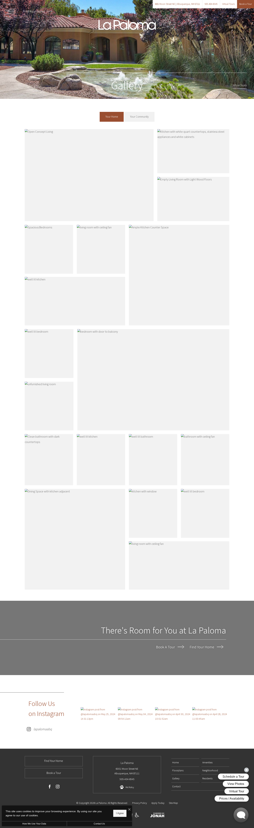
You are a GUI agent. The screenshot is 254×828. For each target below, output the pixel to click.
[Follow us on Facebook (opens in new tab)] (50, 787)
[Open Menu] (11, 11)
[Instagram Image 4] (210, 714)
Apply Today (157, 803)
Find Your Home (34, 11)
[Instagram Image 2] (136, 714)
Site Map (173, 803)
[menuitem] (185, 762)
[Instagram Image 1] (99, 714)
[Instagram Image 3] (173, 714)
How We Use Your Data (34, 823)
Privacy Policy (139, 803)
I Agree (120, 813)
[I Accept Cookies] (129, 809)
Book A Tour (166, 647)
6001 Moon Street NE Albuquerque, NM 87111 (126, 771)
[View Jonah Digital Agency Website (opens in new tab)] (157, 816)
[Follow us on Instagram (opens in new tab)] (58, 787)
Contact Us (99, 823)
